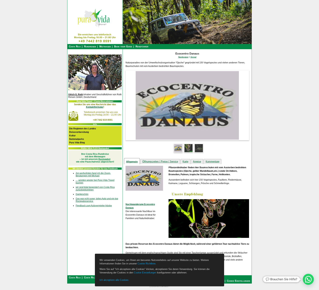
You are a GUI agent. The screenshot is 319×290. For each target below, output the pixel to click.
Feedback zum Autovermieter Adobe (94, 205)
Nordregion (183, 57)
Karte (185, 161)
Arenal (193, 57)
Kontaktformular (94, 107)
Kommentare (212, 161)
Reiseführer (142, 46)
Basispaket (104, 159)
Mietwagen (105, 46)
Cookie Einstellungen (145, 272)
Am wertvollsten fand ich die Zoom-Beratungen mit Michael (93, 174)
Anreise (197, 161)
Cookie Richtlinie (146, 263)
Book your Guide (123, 46)
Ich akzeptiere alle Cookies (114, 280)
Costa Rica (75, 46)
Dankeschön (82, 194)
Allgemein (132, 161)
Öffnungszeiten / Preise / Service (160, 161)
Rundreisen (90, 46)
